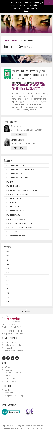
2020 (7, 276)
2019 (7, 280)
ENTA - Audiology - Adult (15, 165)
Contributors (10, 378)
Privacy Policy (10, 348)
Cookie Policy (10, 342)
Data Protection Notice (14, 345)
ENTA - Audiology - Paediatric (17, 178)
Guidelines (9, 390)
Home (7, 40)
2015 (7, 297)
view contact (19, 134)
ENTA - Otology (11, 202)
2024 (7, 260)
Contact (8, 376)
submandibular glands (28, 89)
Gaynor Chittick (17, 139)
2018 (7, 285)
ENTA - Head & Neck (12, 186)
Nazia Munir (16, 126)
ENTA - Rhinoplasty (13, 215)
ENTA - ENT (9, 182)
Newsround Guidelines (14, 393)
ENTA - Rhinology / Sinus (15, 211)
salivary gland (18, 87)
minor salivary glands (36, 85)
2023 (7, 264)
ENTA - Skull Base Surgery (16, 219)
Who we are (10, 367)
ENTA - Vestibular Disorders (16, 236)
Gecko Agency (36, 428)
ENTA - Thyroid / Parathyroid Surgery (20, 227)
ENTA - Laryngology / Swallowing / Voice (21, 190)
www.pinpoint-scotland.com (13, 334)
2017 (7, 289)
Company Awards (12, 381)
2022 (7, 268)
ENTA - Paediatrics (12, 207)
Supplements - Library (14, 396)
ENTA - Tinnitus (11, 231)
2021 (7, 272)
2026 (7, 252)
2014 (7, 301)
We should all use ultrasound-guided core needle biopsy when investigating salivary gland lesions (29, 74)
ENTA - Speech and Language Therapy (20, 223)
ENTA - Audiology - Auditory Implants (20, 169)
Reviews (15, 40)
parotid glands (31, 87)
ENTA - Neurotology (13, 198)
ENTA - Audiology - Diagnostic (17, 174)
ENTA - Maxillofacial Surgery (17, 194)
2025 (7, 256)
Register (8, 370)
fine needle (22, 85)
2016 (7, 293)
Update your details (13, 373)
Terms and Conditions (14, 351)
